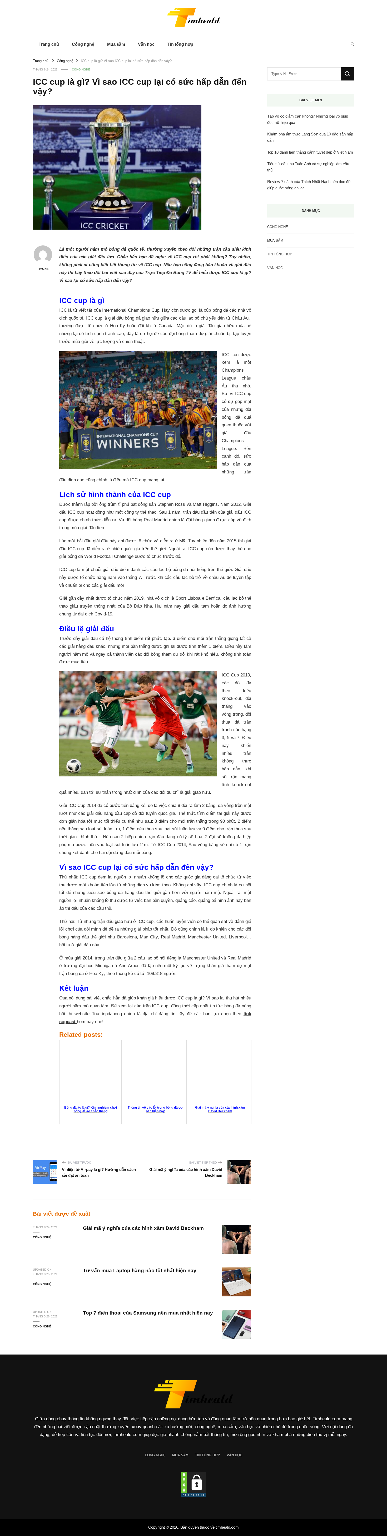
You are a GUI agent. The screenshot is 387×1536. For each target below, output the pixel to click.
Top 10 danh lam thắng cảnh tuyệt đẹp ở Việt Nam (310, 152)
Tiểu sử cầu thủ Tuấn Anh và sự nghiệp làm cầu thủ (308, 166)
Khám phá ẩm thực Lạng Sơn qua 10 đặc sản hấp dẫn (310, 137)
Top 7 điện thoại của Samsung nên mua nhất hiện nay (148, 1313)
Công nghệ (83, 44)
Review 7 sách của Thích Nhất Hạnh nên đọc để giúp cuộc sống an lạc (308, 184)
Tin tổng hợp (180, 44)
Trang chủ (49, 44)
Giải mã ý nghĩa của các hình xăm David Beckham (143, 1228)
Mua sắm (116, 44)
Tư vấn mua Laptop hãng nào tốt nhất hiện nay (139, 1270)
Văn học (146, 44)
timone (42, 268)
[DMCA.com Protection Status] (193, 1484)
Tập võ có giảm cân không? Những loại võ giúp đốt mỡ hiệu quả (307, 119)
